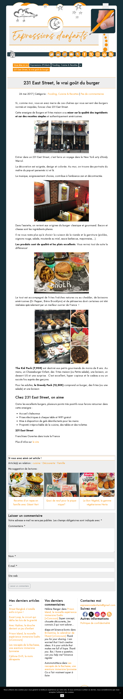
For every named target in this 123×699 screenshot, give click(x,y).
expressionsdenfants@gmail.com (97, 605)
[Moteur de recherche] (78, 54)
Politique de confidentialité (95, 623)
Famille (61, 463)
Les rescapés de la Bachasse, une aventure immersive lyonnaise (24, 648)
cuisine (36, 463)
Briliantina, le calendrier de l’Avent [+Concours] (59, 634)
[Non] (120, 693)
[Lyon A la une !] (51, 54)
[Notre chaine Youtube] (104, 54)
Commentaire (16, 526)
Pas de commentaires (92, 94)
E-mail (12, 566)
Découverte (49, 463)
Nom (12, 556)
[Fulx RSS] (111, 54)
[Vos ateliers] (58, 54)
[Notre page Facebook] (84, 54)
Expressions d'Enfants (40, 65)
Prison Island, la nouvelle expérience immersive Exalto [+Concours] (24, 637)
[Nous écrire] (71, 54)
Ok (62, 696)
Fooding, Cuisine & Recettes (65, 65)
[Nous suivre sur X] (91, 54)
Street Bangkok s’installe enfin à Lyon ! (22, 610)
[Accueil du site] (12, 54)
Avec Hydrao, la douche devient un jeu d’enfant (22, 627)
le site (36, 442)
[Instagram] (98, 54)
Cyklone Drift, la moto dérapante (21, 657)
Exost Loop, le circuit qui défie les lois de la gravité (23, 618)
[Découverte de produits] (65, 54)
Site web (13, 576)
